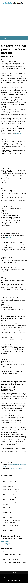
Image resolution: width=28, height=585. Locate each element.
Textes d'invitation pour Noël (11, 559)
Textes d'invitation (8, 486)
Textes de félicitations (9, 494)
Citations (5, 504)
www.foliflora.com (6, 543)
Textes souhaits (7, 507)
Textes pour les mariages (10, 502)
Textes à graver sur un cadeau (11, 557)
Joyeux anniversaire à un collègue (12, 554)
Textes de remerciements (10, 491)
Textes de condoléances (10, 481)
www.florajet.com (6, 541)
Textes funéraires (8, 517)
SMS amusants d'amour (9, 552)
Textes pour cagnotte (9, 528)
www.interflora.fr (6, 545)
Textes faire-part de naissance (11, 520)
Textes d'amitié (7, 515)
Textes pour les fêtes (9, 484)
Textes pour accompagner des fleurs (13, 497)
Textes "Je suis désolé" (9, 522)
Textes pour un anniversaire (11, 489)
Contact (14, 572)
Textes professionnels (9, 499)
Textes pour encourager (10, 510)
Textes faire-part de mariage (11, 525)
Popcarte (18, 133)
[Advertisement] (14, 21)
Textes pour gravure (9, 530)
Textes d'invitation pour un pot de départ (14, 562)
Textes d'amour (7, 479)
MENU (3, 38)
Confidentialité (14, 578)
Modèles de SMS (7, 512)
